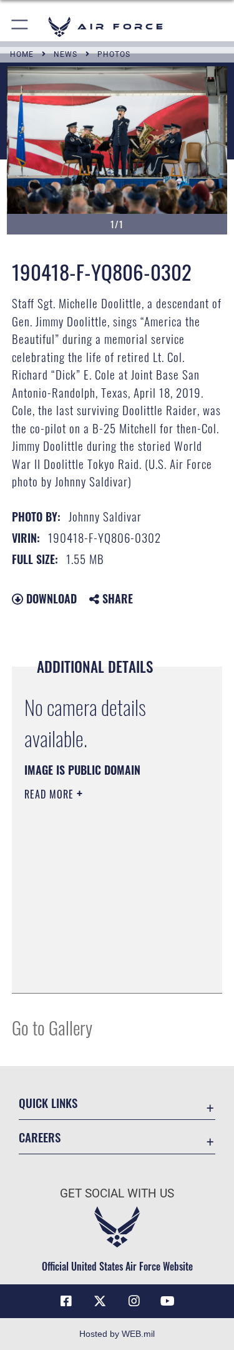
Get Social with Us (117, 1193)
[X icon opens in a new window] (99, 1301)
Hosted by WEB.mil (117, 1334)
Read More (50, 794)
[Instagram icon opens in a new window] (134, 1301)
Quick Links (48, 1103)
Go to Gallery (52, 1027)
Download (50, 598)
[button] (20, 26)
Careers (40, 1137)
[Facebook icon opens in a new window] (66, 1301)
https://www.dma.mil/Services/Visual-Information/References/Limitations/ (100, 952)
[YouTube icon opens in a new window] (167, 1301)
